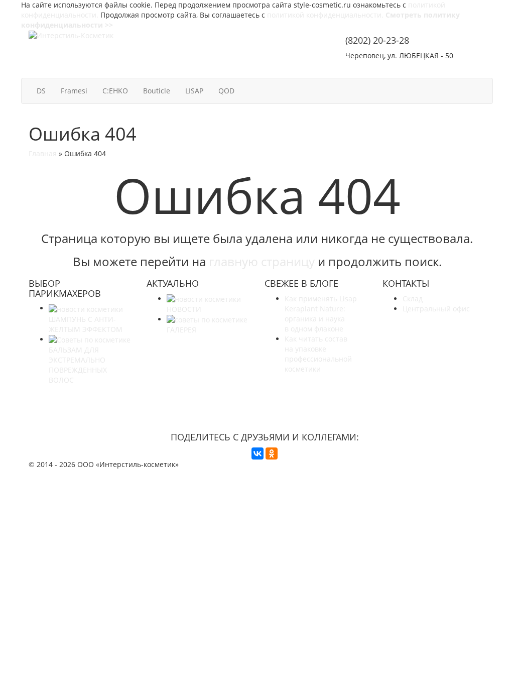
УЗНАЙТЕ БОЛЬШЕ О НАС (265, 398)
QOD (226, 90)
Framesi (74, 90)
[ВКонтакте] (257, 453)
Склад (413, 298)
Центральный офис (436, 308)
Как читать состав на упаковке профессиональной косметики (318, 354)
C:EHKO (115, 90)
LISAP (194, 90)
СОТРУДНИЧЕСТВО (385, 69)
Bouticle (156, 90)
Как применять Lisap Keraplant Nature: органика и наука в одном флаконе (321, 313)
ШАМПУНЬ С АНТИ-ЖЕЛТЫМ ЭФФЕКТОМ (85, 323)
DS (41, 90)
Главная (43, 153)
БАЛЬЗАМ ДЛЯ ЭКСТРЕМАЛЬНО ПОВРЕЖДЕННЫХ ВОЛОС (78, 365)
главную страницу (262, 261)
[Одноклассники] (272, 453)
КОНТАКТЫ (460, 69)
